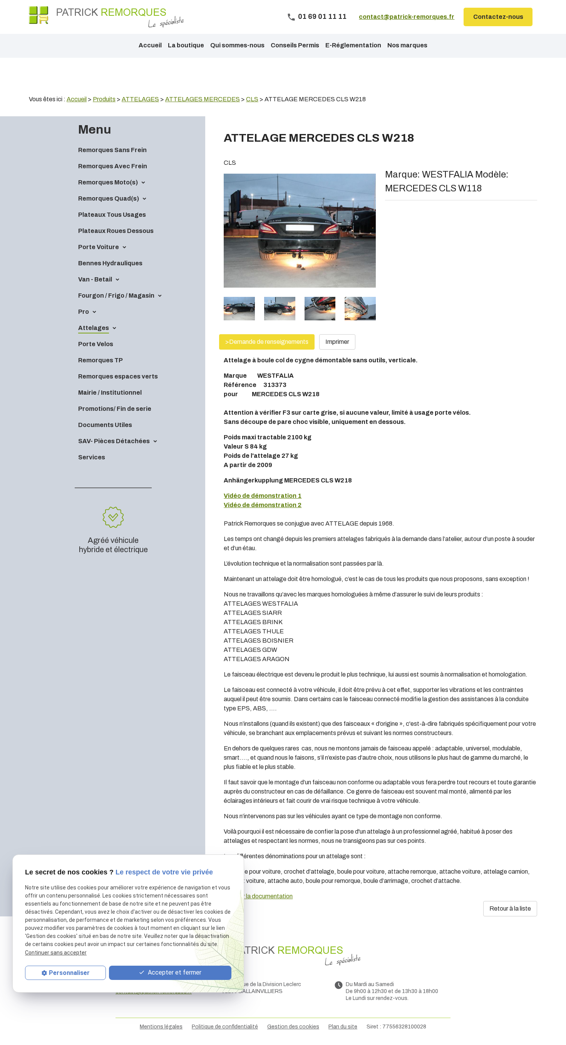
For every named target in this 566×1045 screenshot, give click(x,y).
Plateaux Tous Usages (112, 214)
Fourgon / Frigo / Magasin (116, 295)
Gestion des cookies (293, 1027)
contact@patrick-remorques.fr (406, 16)
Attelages (93, 328)
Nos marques (407, 45)
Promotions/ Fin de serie (114, 408)
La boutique (186, 45)
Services (91, 457)
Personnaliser (69, 972)
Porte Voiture (98, 247)
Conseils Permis (295, 45)
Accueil (150, 45)
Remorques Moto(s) (108, 182)
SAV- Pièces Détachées (114, 441)
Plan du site (342, 1027)
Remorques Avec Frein (112, 166)
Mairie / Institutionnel (110, 392)
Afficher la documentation (258, 896)
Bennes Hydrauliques (110, 263)
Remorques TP (100, 360)
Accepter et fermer (173, 972)
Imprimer (337, 341)
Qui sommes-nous (237, 45)
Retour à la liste (510, 908)
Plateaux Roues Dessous (116, 231)
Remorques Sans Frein (112, 150)
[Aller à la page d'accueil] (106, 17)
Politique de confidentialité (225, 1027)
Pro (83, 311)
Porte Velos (95, 344)
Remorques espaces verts (118, 376)
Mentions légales (161, 1027)
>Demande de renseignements (266, 341)
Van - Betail (95, 279)
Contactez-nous (498, 16)
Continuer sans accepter (56, 953)
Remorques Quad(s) (108, 198)
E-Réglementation (353, 45)
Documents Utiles (105, 425)
